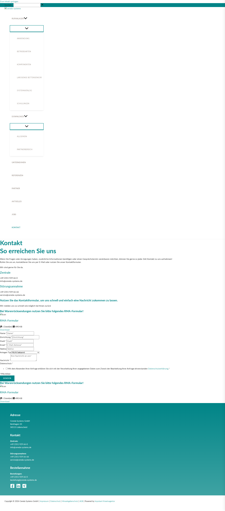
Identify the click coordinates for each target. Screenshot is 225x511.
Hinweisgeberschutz (70, 501)
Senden (7, 378)
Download (5, 330)
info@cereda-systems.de (20, 447)
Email (3, 345)
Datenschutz (6, 363)
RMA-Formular (9, 320)
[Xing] (24, 487)
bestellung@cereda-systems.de (23, 480)
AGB (81, 501)
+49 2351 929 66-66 (19, 457)
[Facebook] (12, 487)
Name (3, 333)
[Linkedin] (18, 487)
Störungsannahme (11, 286)
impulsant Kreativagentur (105, 501)
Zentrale (5, 272)
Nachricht (5, 360)
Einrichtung (6, 337)
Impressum (44, 501)
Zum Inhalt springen (9, 2)
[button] (25, 18)
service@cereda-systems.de (22, 460)
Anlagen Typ (5, 352)
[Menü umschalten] (27, 28)
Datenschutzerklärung (158, 369)
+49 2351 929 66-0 (19, 444)
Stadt (3, 341)
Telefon (3, 349)
